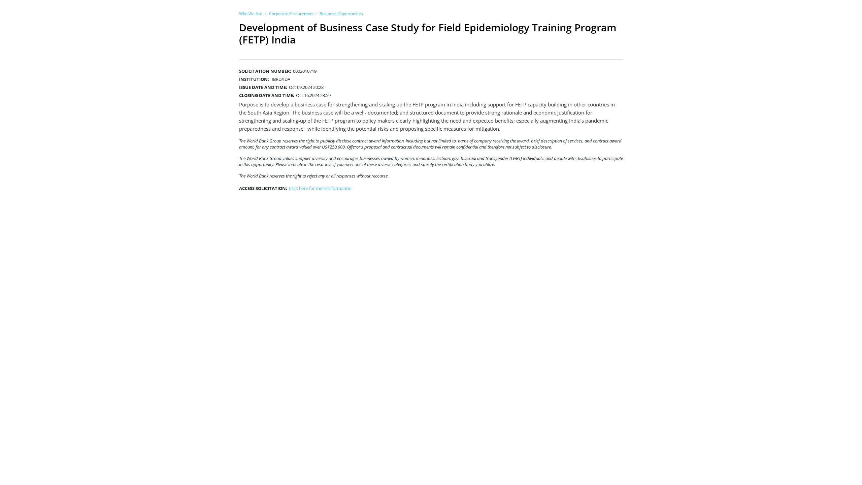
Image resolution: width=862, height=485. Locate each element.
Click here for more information (320, 188)
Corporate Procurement (291, 14)
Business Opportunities (341, 14)
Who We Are (250, 14)
